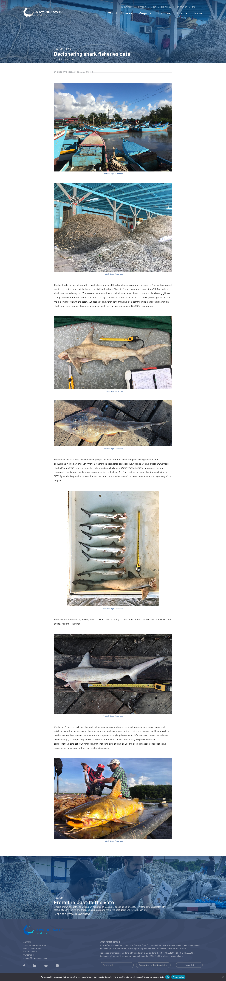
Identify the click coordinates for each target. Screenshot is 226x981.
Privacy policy (178, 977)
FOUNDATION (126, 7)
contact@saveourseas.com (35, 958)
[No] (222, 977)
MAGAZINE (141, 7)
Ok (167, 977)
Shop (153, 7)
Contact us (182, 7)
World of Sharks (120, 13)
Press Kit (189, 965)
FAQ (194, 7)
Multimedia (166, 7)
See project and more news (74, 914)
